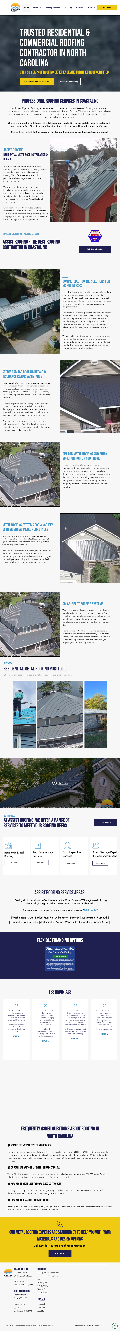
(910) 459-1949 (91, 910)
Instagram (41, 1307)
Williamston (88, 917)
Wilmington (62, 917)
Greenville (17, 922)
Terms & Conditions (94, 1325)
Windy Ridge (31, 922)
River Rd (48, 917)
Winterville (71, 922)
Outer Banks (35, 917)
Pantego (75, 917)
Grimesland (85, 922)
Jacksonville (47, 922)
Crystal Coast (101, 922)
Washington (19, 917)
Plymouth (102, 917)
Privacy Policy (80, 1325)
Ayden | (60, 922)
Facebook (41, 1304)
